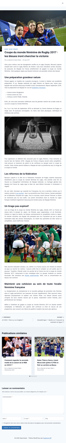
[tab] (29, 376)
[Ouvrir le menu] (62, 3)
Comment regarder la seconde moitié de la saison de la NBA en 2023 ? (16, 362)
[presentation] (16, 346)
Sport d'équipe (13, 49)
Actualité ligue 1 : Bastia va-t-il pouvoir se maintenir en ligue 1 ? (50, 320)
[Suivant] (61, 356)
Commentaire (7, 397)
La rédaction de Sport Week (14, 60)
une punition (20, 193)
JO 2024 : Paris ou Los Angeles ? (12, 319)
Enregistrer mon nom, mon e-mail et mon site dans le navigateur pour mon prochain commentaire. (32, 423)
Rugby (6, 49)
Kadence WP (47, 438)
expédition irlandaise (39, 87)
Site (46, 418)
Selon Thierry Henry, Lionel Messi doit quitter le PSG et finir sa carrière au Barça (47, 362)
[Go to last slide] (4, 356)
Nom (5, 418)
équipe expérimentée (32, 275)
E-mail (26, 418)
